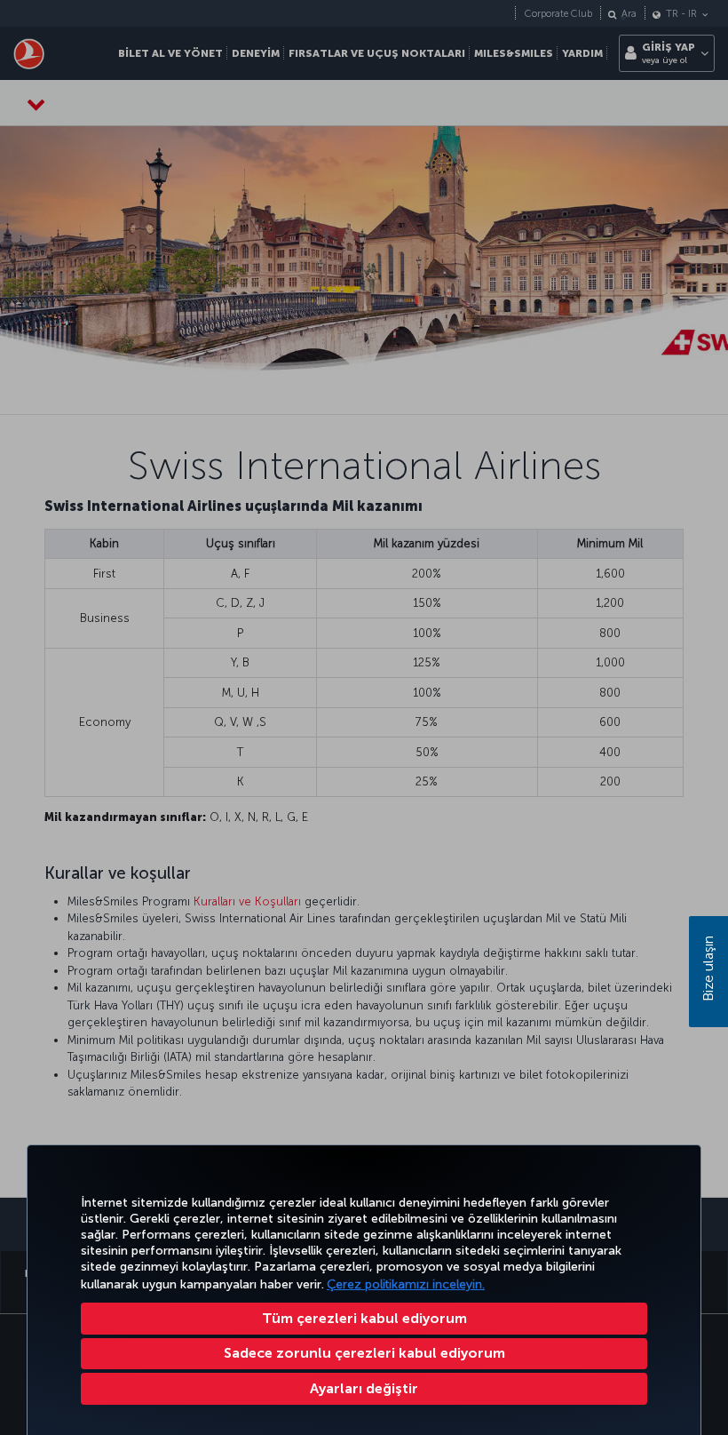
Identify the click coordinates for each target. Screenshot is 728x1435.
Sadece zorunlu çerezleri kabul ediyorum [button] (364, 1352)
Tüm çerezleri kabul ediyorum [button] (364, 1318)
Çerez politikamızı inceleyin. (406, 1284)
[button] (364, 1389)
